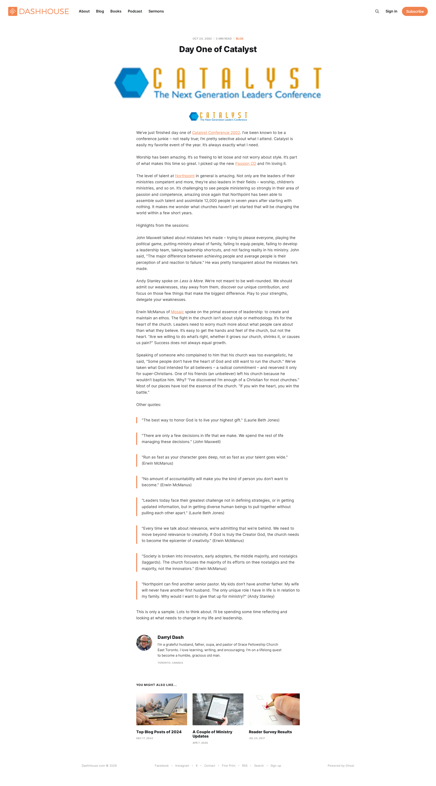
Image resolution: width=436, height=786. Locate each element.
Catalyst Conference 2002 (216, 132)
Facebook (162, 765)
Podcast (135, 11)
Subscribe (415, 11)
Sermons (156, 11)
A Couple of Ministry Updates (212, 734)
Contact (209, 765)
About (84, 11)
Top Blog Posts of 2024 (159, 732)
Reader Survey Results (270, 732)
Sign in (391, 11)
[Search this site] (377, 11)
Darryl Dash (171, 637)
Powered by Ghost (341, 765)
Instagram (182, 765)
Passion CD (245, 163)
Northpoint (185, 176)
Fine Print (228, 765)
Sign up (275, 765)
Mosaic (177, 312)
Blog (100, 11)
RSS (245, 765)
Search (259, 765)
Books (115, 11)
